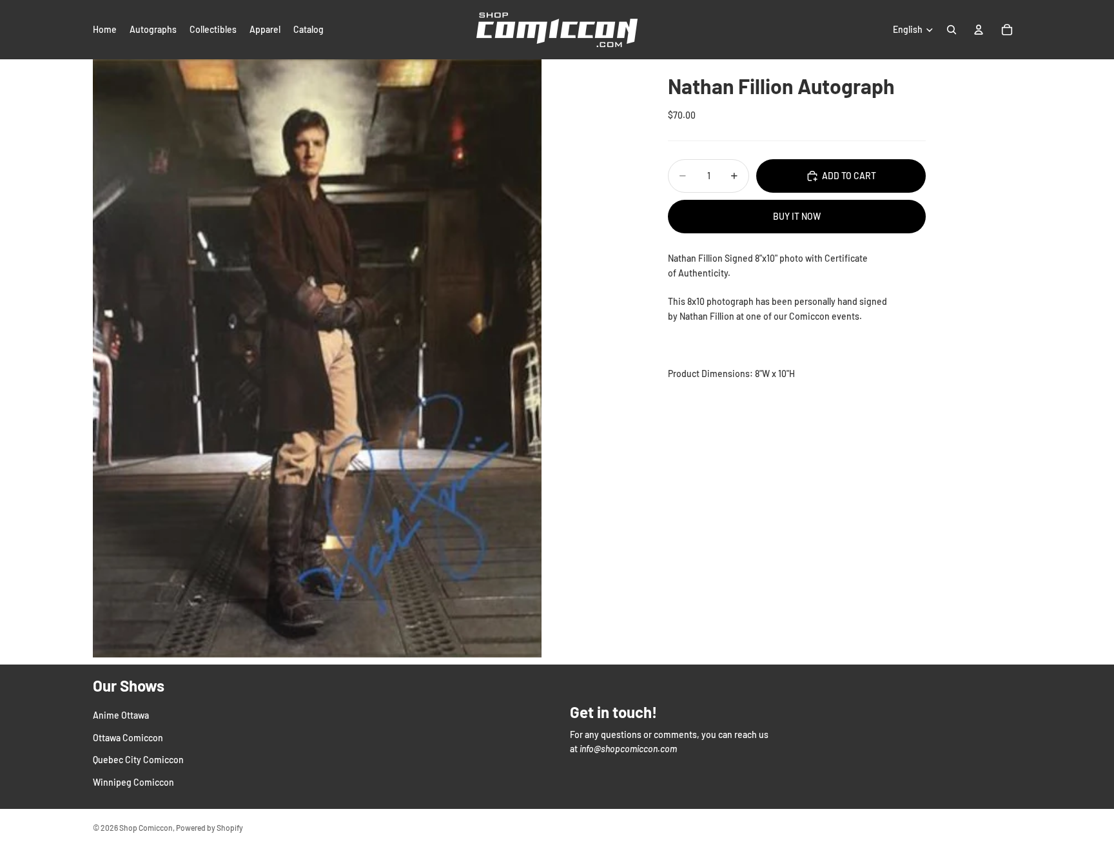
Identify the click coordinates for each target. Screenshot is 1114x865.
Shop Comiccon (146, 827)
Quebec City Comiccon (138, 759)
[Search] (951, 29)
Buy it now (797, 216)
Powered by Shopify (209, 827)
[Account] (978, 29)
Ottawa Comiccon (128, 737)
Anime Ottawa (121, 715)
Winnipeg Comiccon (133, 781)
